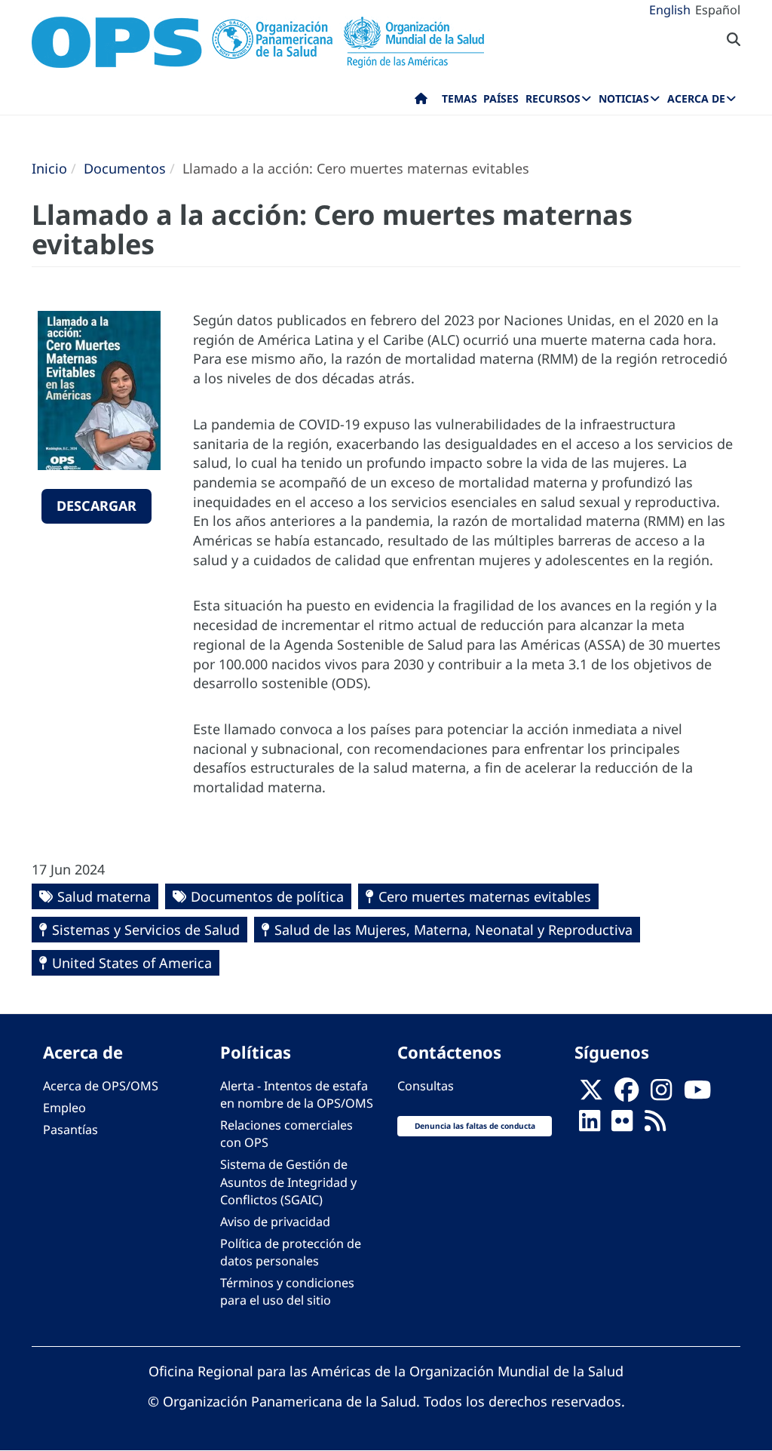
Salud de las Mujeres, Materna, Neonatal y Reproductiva (453, 930)
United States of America (132, 963)
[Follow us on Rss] (655, 1125)
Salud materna (104, 896)
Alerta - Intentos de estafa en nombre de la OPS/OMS (296, 1094)
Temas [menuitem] (459, 98)
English (670, 10)
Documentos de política (267, 896)
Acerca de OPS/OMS (100, 1085)
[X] (591, 1095)
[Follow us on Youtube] (697, 1095)
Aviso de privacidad (275, 1221)
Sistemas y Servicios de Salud (146, 930)
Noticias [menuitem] (624, 98)
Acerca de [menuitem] (696, 98)
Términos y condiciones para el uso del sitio (287, 1291)
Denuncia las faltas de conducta (475, 1126)
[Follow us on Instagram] (661, 1095)
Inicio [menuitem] (421, 102)
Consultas (425, 1085)
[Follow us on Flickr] (622, 1125)
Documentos (125, 168)
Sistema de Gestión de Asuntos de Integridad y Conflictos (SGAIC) (288, 1181)
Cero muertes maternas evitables (484, 896)
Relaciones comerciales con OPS (286, 1134)
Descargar (96, 505)
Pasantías (70, 1129)
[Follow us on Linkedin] (589, 1125)
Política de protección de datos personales (290, 1252)
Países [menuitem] (501, 98)
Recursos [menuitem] (553, 98)
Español (717, 10)
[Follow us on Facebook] (626, 1095)
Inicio (49, 168)
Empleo (64, 1107)
